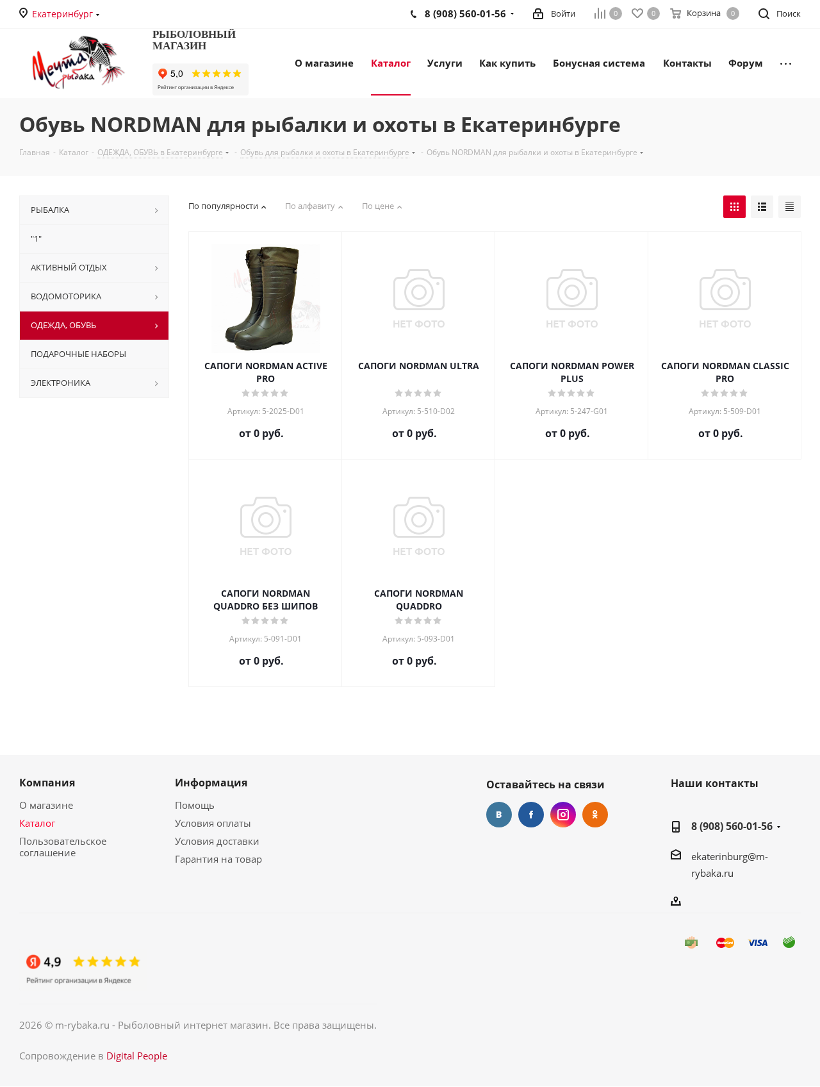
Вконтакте (499, 814)
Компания (47, 783)
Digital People (136, 1055)
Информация (211, 783)
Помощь (195, 805)
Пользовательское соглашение (62, 846)
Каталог (37, 823)
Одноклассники (595, 814)
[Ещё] (785, 62)
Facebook (531, 814)
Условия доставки (217, 840)
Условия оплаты (213, 823)
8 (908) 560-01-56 (732, 826)
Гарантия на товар (218, 858)
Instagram (563, 814)
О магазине (46, 805)
